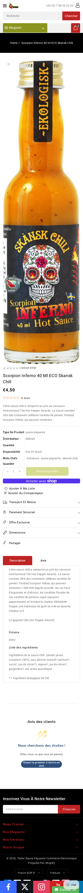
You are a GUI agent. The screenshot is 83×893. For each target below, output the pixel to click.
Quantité (8, 463)
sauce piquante (51, 458)
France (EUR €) (26, 872)
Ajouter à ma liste (22, 488)
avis (43, 560)
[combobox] (41, 15)
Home (14, 42)
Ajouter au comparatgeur (25, 493)
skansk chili (70, 458)
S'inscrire (69, 809)
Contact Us (67, 889)
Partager (14, 543)
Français (55, 872)
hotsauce (33, 458)
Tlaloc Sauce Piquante (31, 858)
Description (17, 560)
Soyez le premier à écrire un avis (41, 764)
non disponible (47, 471)
